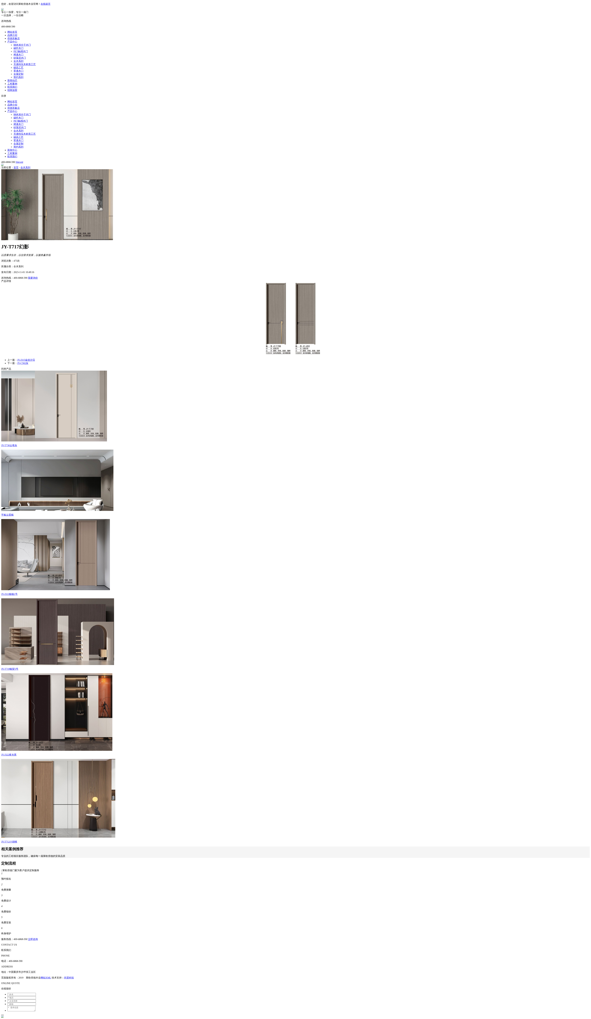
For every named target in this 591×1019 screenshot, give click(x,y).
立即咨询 (33, 939)
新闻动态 (12, 80)
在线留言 (45, 4)
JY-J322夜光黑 (8, 754)
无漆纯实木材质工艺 (25, 64)
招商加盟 (12, 90)
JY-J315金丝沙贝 (26, 360)
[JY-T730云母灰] (54, 440)
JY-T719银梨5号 (9, 669)
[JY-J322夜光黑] (56, 750)
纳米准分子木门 (22, 45)
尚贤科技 (69, 977)
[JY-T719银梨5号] (57, 664)
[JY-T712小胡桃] (58, 837)
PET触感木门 (21, 51)
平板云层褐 (7, 515)
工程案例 (12, 83)
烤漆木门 (18, 54)
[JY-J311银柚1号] (55, 589)
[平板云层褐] (57, 510)
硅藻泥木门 (20, 58)
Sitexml (19, 162)
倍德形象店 (13, 38)
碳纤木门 (18, 48)
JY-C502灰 (22, 363)
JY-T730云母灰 (9, 445)
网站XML (46, 977)
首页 (16, 167)
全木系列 (18, 61)
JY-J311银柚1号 (9, 594)
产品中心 (12, 41)
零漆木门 (18, 70)
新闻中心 (12, 150)
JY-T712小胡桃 (9, 841)
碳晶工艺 (18, 67)
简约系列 (18, 77)
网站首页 (12, 32)
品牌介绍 (12, 35)
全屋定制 (18, 74)
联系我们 (12, 87)
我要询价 (33, 278)
